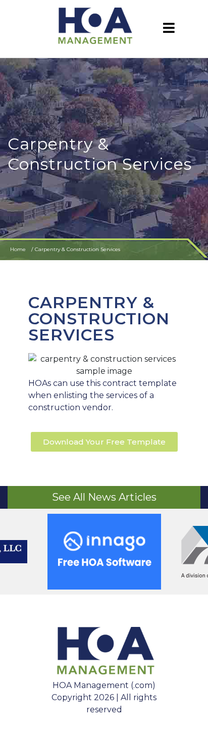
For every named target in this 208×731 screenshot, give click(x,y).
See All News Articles (104, 497)
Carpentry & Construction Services (77, 249)
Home (18, 249)
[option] (104, 552)
